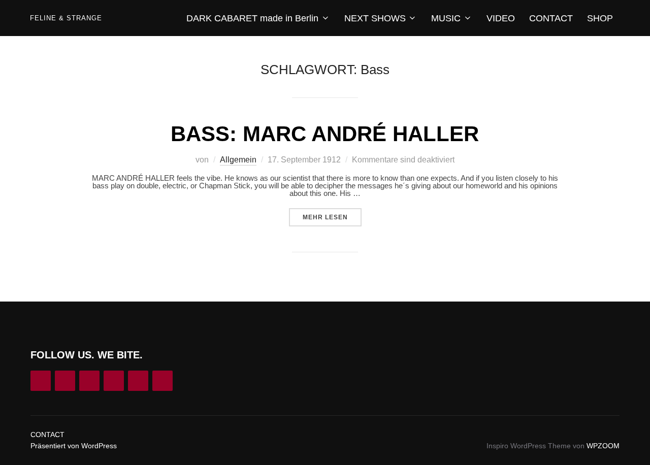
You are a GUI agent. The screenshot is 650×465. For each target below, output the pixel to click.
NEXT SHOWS (375, 18)
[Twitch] (138, 381)
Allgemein (238, 159)
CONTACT (551, 18)
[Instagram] (40, 381)
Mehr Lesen (332, 217)
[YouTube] (89, 381)
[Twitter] (162, 381)
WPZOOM (603, 446)
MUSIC (446, 18)
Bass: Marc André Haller (325, 134)
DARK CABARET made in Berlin (252, 18)
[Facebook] (65, 381)
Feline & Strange (66, 18)
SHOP (600, 18)
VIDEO (500, 18)
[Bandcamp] (114, 381)
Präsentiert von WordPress (73, 446)
